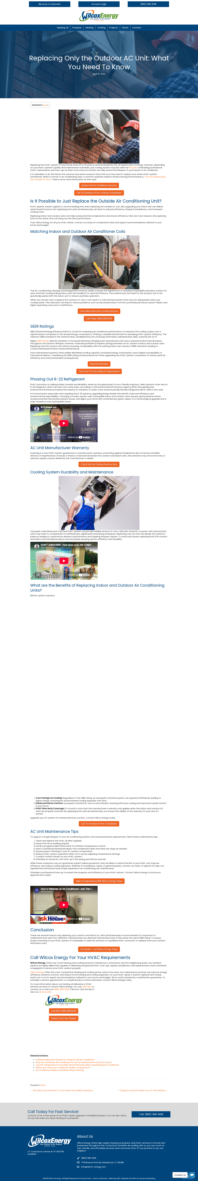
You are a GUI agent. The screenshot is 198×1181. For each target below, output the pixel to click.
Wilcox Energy (37, 972)
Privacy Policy (85, 1178)
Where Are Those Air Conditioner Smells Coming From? (63, 1067)
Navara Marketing (147, 1178)
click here (86, 986)
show (45, 105)
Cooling (101, 27)
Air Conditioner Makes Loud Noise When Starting (60, 1070)
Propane (76, 27)
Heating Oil (62, 27)
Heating (89, 27)
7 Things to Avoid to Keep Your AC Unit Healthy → (143, 1090)
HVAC (43, 1085)
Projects (113, 27)
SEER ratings (43, 340)
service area (45, 991)
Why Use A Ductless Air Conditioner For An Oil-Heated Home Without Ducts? (74, 1062)
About (125, 27)
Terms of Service (100, 1178)
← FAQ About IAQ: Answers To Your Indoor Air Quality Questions (61, 1090)
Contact (136, 27)
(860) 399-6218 (61, 989)
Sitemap (112, 1178)
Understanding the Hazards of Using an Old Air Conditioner (65, 1059)
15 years (133, 167)
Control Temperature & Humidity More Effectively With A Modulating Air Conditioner (77, 1064)
